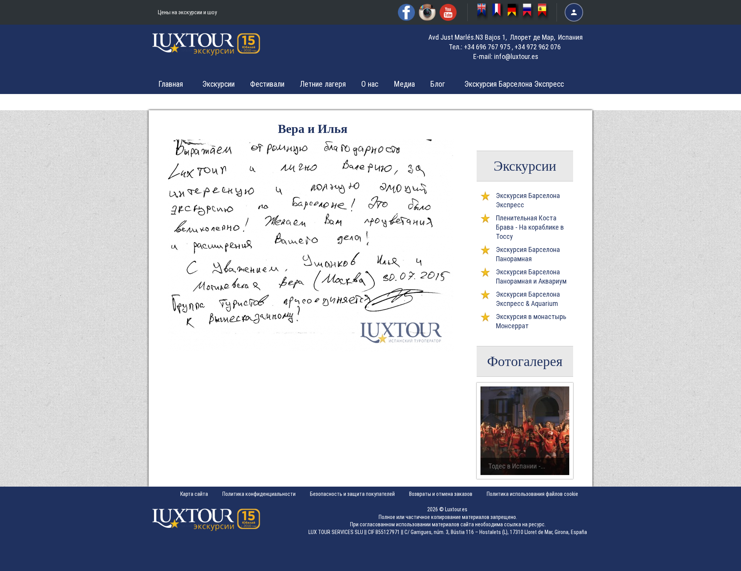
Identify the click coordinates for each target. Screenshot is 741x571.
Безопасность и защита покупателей (352, 494)
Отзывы (443, 101)
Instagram (427, 12)
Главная (170, 84)
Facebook (406, 12)
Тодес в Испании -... (516, 466)
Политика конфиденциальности (259, 494)
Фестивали (267, 84)
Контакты (490, 101)
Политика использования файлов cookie (532, 494)
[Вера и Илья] (310, 349)
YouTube (448, 12)
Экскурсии (218, 84)
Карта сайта (194, 494)
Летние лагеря (323, 84)
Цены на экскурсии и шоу (187, 12)
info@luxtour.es (516, 56)
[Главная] (206, 49)
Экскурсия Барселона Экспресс (514, 84)
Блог (437, 84)
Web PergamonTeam (717, 560)
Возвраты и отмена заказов (440, 494)
